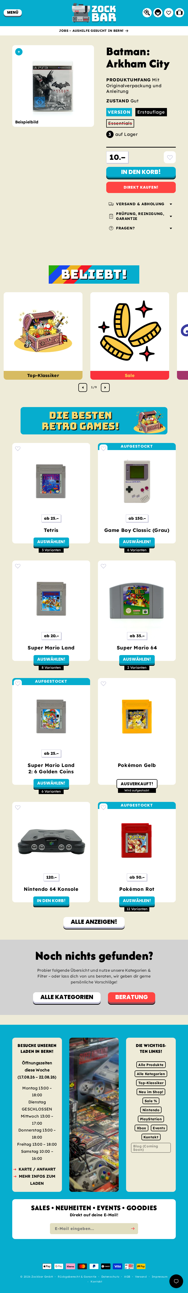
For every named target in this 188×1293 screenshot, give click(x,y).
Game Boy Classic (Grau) (137, 530)
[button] (13, 12)
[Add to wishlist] (170, 157)
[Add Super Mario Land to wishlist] (18, 566)
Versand (141, 1277)
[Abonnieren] (132, 1228)
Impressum (160, 1277)
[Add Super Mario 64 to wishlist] (103, 566)
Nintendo (151, 1110)
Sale (130, 375)
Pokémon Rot (136, 889)
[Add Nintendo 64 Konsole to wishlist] (18, 807)
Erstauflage (151, 112)
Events (159, 1128)
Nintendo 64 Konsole (51, 889)
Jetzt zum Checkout (141, 187)
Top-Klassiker (43, 375)
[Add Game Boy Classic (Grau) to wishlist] (103, 448)
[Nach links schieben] (83, 387)
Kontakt (150, 1137)
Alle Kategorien (151, 1074)
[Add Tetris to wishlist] (18, 448)
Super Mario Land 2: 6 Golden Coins (51, 768)
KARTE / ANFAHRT (37, 1169)
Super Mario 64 (137, 648)
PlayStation (151, 1119)
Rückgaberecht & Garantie (77, 1277)
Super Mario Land (51, 648)
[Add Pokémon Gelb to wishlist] (103, 683)
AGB (127, 1277)
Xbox (141, 1128)
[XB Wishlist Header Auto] (168, 12)
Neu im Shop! (151, 1092)
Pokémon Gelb (137, 765)
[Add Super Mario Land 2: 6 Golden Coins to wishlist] (18, 683)
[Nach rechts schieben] (105, 387)
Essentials (121, 124)
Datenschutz (110, 1277)
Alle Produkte (151, 1065)
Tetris (51, 530)
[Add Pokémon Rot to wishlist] (103, 807)
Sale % (151, 1101)
